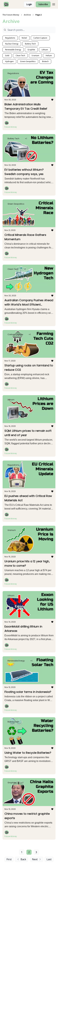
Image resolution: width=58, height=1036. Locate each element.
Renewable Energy (13, 49)
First (9, 859)
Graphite (31, 49)
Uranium (35, 55)
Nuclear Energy (11, 43)
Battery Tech (30, 43)
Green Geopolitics (28, 61)
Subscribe (43, 4)
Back (23, 859)
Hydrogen (9, 61)
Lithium (45, 49)
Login (29, 4)
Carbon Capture (40, 38)
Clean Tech (20, 55)
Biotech (45, 61)
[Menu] (54, 4)
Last (49, 859)
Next (35, 859)
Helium (49, 55)
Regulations (10, 38)
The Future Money (10, 15)
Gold (7, 55)
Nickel (24, 38)
